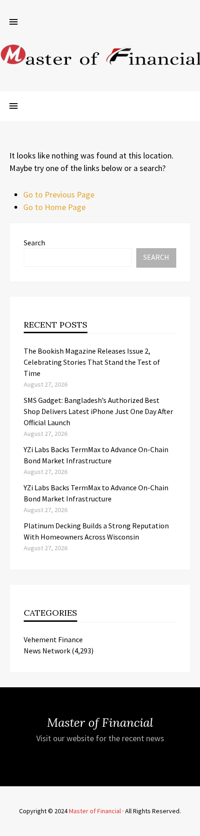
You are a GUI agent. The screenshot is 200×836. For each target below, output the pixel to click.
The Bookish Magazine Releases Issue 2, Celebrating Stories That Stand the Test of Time (92, 362)
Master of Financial (95, 811)
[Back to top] (190, 826)
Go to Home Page (54, 207)
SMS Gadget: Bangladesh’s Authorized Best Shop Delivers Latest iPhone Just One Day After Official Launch (98, 411)
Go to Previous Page (58, 194)
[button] (13, 22)
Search (34, 242)
